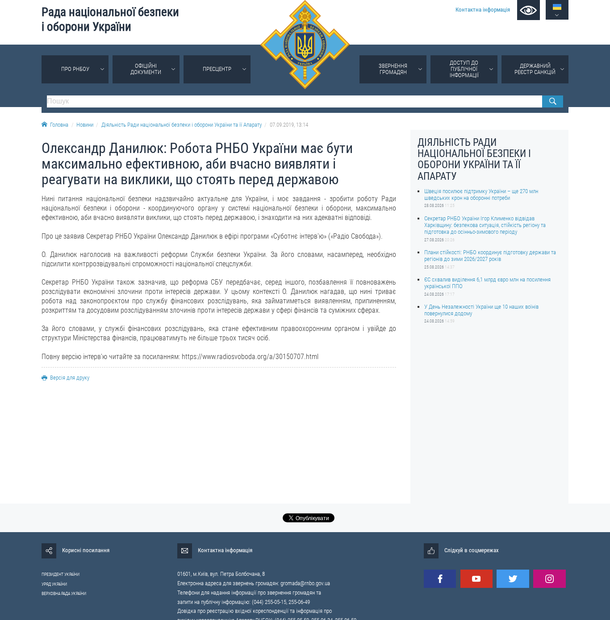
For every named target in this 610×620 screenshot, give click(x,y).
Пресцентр (217, 69)
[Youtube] (476, 579)
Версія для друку (69, 377)
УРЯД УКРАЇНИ (54, 584)
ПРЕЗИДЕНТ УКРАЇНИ (60, 574)
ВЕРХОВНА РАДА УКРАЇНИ (64, 593)
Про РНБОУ (75, 69)
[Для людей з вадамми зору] (528, 10)
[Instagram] (549, 579)
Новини (84, 124)
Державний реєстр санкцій (535, 68)
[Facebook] (440, 579)
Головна (59, 124)
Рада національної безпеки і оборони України (110, 19)
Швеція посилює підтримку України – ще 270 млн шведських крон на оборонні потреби (481, 194)
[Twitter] (513, 579)
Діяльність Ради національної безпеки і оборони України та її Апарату (181, 124)
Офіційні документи (145, 68)
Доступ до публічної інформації (464, 69)
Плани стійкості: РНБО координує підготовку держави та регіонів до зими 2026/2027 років (490, 255)
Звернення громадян (393, 68)
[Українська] (557, 7)
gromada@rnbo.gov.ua (305, 583)
